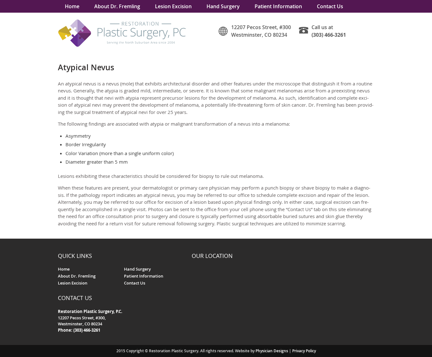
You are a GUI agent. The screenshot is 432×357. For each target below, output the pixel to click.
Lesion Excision (173, 6)
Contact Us (330, 6)
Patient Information (278, 6)
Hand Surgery (223, 6)
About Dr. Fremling (117, 6)
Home (72, 6)
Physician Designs (272, 351)
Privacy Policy (304, 351)
